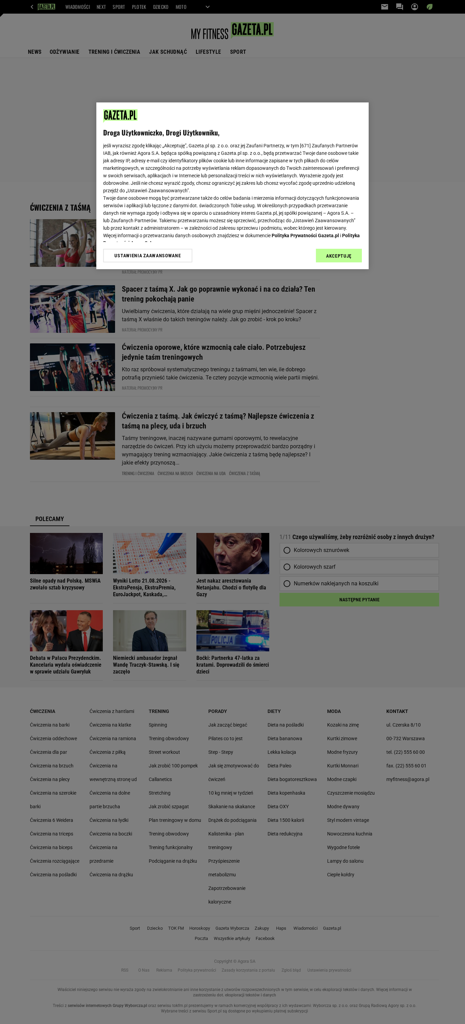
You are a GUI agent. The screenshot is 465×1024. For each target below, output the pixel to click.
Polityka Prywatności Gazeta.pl (305, 235)
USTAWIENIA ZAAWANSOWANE (147, 255)
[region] (232, 185)
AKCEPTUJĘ (339, 256)
